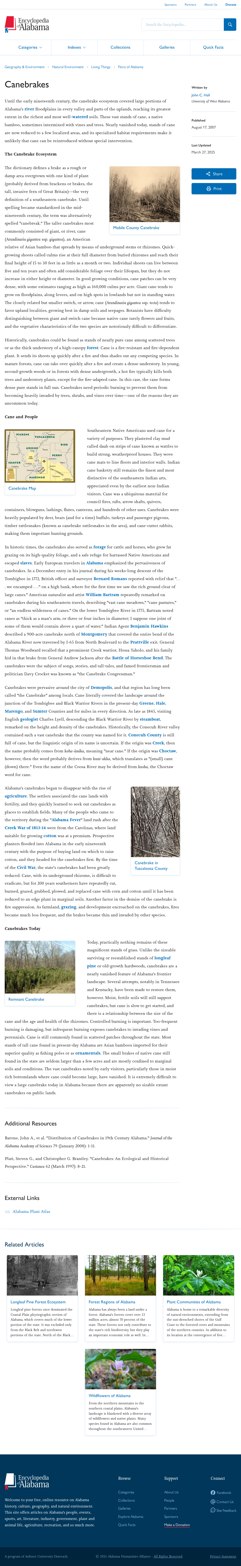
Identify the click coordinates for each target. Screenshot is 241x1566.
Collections (120, 47)
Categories (27, 47)
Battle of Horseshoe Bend (137, 658)
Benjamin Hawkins (149, 626)
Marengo (14, 711)
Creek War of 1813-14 (25, 828)
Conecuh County (145, 735)
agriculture (16, 796)
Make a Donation (177, 1524)
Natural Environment (68, 66)
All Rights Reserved (168, 1556)
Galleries (167, 47)
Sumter (40, 711)
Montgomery (94, 634)
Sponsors (171, 4)
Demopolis (101, 687)
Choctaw (167, 751)
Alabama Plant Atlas (31, 1211)
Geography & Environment (24, 66)
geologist (29, 719)
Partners (190, 4)
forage (99, 547)
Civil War (26, 867)
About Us (210, 4)
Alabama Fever (66, 820)
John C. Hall (201, 95)
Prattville (139, 642)
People (169, 1500)
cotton (50, 836)
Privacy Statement (223, 1556)
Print (217, 188)
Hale (160, 703)
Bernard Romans (110, 579)
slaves (26, 563)
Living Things (100, 66)
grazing (68, 907)
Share (217, 173)
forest (92, 348)
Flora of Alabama (130, 66)
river (29, 109)
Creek (158, 743)
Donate (230, 5)
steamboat (150, 719)
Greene (146, 703)
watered (80, 117)
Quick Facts (213, 47)
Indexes (74, 47)
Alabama (94, 563)
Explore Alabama (130, 1516)
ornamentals (87, 1053)
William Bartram (102, 595)
